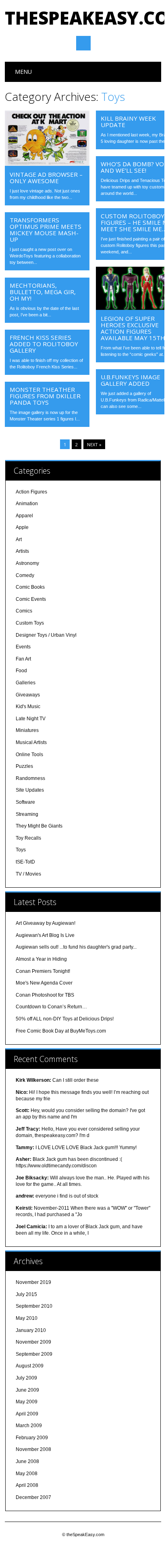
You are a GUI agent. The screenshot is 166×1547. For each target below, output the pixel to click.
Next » (94, 444)
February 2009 (32, 1437)
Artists (22, 551)
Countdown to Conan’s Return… (51, 1007)
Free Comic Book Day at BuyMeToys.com (61, 1031)
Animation (27, 503)
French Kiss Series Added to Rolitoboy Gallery (44, 343)
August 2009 (30, 1366)
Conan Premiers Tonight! (43, 971)
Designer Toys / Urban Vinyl (46, 635)
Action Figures (31, 492)
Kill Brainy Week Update (128, 121)
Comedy (25, 575)
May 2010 (26, 1318)
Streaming (27, 814)
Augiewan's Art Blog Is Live (45, 935)
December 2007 (33, 1497)
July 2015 (26, 1294)
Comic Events (31, 599)
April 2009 (27, 1414)
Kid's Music (28, 706)
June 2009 (27, 1390)
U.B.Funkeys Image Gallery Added (130, 380)
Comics (24, 611)
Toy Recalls (28, 838)
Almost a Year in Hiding (41, 959)
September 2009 (34, 1354)
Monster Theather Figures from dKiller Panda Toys (45, 395)
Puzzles (24, 766)
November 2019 (33, 1282)
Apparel (24, 515)
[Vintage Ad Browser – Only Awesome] (47, 164)
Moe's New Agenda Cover (44, 983)
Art (19, 539)
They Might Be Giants (39, 826)
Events (23, 647)
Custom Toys (30, 623)
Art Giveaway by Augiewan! (45, 923)
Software (25, 802)
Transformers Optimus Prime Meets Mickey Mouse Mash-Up (45, 229)
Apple (22, 527)
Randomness (30, 778)
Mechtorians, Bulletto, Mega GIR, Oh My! (43, 291)
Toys (21, 850)
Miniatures (27, 730)
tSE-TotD (25, 862)
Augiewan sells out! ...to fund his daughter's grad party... (76, 947)
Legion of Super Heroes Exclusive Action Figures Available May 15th (133, 328)
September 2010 (34, 1306)
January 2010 (31, 1330)
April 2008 (27, 1485)
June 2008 (27, 1461)
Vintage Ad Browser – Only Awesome (46, 177)
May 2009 (26, 1402)
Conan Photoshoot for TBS (45, 995)
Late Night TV (31, 718)
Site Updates (30, 790)
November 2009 (33, 1342)
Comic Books (30, 587)
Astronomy (27, 563)
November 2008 (33, 1449)
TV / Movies (28, 874)
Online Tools (29, 754)
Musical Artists (31, 742)
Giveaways (28, 695)
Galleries (25, 683)
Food (21, 670)
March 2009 (29, 1425)
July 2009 (26, 1378)
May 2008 (26, 1473)
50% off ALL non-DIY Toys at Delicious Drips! (65, 1019)
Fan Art (23, 659)
